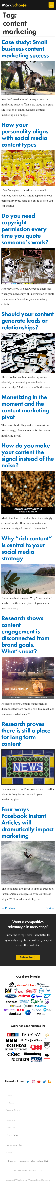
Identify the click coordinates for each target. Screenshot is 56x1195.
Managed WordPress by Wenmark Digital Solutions (28, 1180)
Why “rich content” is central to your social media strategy (26, 548)
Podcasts (10, 1102)
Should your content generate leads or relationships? (27, 320)
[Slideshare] (44, 1081)
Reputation (10, 1120)
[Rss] (49, 1081)
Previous (8, 908)
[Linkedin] (28, 1081)
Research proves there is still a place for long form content (25, 734)
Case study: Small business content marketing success (25, 48)
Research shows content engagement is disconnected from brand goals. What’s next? (25, 634)
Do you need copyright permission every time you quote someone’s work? (25, 229)
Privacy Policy (12, 1134)
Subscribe (10, 1127)
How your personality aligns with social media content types (24, 135)
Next (50, 908)
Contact (9, 1152)
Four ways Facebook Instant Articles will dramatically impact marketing (27, 822)
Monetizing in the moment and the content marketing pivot (25, 407)
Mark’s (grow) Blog (14, 1145)
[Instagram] (33, 1081)
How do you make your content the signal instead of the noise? (27, 455)
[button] (51, 5)
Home (8, 1095)
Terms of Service (13, 1110)
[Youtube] (38, 1081)
